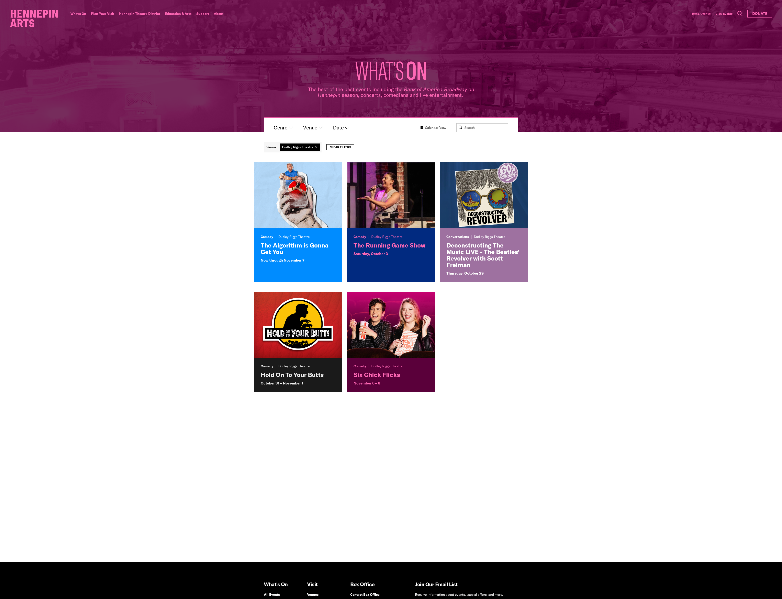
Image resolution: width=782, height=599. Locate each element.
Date (338, 127)
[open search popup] (740, 13)
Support (202, 14)
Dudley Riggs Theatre (297, 147)
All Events (272, 594)
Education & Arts (178, 14)
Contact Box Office (365, 594)
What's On (78, 14)
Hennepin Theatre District (139, 14)
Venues (313, 594)
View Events (724, 13)
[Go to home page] (34, 18)
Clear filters (340, 147)
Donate (759, 13)
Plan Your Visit (102, 14)
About (218, 14)
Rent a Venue (701, 13)
